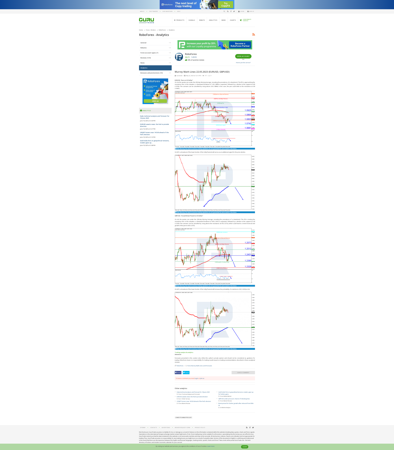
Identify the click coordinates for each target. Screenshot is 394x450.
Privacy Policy (200, 427)
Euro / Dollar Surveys (184, 399)
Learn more (210, 446)
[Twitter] (234, 11)
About (142, 11)
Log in (196, 378)
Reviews (145, 58)
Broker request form (182, 427)
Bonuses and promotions (151, 73)
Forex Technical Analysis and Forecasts (189, 394)
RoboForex (180, 366)
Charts (233, 20)
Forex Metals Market (225, 396)
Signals (192, 20)
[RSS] (228, 11)
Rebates (143, 48)
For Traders (153, 11)
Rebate (202, 20)
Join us (202, 378)
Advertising (166, 427)
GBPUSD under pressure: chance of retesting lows (234, 399)
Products (180, 20)
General (143, 43)
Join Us (251, 11)
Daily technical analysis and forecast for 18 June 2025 (193, 392)
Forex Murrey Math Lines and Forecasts (199, 366)
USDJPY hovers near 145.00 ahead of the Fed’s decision (194, 401)
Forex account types (149, 53)
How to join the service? (243, 62)
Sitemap (142, 427)
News (224, 20)
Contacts (153, 427)
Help (178, 11)
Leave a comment (243, 372)
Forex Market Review (184, 403)
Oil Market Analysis (225, 407)
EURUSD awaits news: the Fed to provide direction (192, 397)
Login (242, 11)
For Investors (167, 11)
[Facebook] (230, 11)
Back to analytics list (184, 417)
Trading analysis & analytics (184, 352)
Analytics (213, 20)
